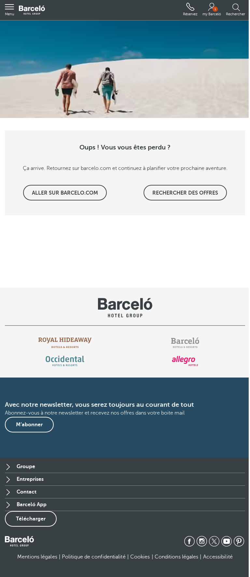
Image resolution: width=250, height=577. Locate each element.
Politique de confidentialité (94, 557)
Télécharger (31, 519)
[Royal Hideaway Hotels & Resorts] (65, 343)
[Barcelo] (185, 343)
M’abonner (29, 425)
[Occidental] (65, 361)
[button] (9, 10)
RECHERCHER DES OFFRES (185, 193)
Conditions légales (177, 557)
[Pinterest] (239, 541)
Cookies (140, 557)
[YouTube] (226, 541)
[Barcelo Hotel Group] (19, 541)
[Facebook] (189, 541)
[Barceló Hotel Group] (32, 10)
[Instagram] (202, 541)
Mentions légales (37, 557)
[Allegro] (185, 361)
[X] (214, 541)
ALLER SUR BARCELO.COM (65, 193)
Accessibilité (218, 557)
